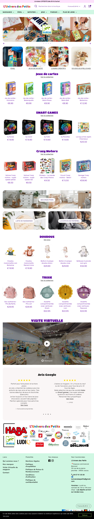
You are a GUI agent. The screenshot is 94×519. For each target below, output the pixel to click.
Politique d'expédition (31, 465)
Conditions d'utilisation (31, 476)
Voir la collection (47, 77)
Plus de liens (69, 12)
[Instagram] (52, 461)
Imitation (31, 12)
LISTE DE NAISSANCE (24, 221)
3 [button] (48, 43)
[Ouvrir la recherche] (36, 6)
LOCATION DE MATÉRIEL (70, 221)
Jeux (43, 12)
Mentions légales (33, 461)
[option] (47, 29)
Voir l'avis (24, 399)
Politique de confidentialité (32, 481)
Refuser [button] (84, 515)
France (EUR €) (73, 6)
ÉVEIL (13, 68)
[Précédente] (4, 43)
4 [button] (50, 43)
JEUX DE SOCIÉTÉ (35, 68)
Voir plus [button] (6, 516)
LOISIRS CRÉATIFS (58, 68)
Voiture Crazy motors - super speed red (28, 177)
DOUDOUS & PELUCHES (81, 68)
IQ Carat (29, 137)
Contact (6, 473)
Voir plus (47, 240)
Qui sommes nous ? (11, 461)
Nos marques (8, 464)
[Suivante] (90, 43)
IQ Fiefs (47, 137)
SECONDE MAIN (47, 200)
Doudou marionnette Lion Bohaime (10, 263)
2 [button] (45, 414)
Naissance (7, 12)
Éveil (20, 12)
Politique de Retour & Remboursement (34, 470)
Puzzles (54, 12)
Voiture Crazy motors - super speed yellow (10, 177)
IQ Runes (10, 137)
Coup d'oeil (10, 93)
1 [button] (43, 43)
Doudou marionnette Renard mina (29, 263)
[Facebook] (49, 461)
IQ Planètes (65, 137)
